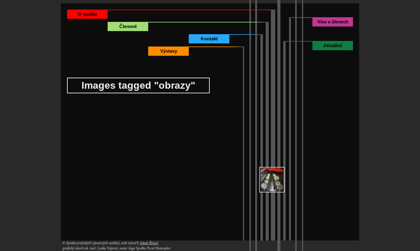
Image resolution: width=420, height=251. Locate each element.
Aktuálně (332, 45)
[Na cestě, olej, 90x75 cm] (272, 179)
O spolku (87, 14)
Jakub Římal (149, 243)
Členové (128, 26)
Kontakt (209, 38)
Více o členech (332, 21)
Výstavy (168, 51)
